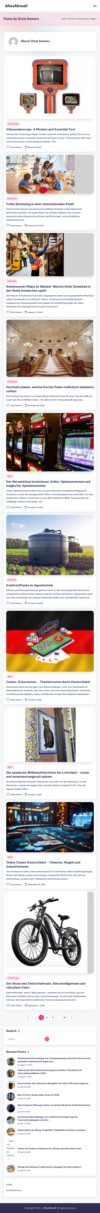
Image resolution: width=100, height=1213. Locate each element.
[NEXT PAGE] (71, 1017)
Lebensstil (12, 198)
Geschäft (12, 281)
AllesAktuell (16, 6)
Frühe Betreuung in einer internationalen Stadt (40, 204)
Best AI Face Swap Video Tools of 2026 (38, 1095)
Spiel (10, 476)
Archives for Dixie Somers (78, 19)
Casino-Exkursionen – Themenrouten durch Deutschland (48, 682)
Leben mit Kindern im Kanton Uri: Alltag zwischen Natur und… (50, 1148)
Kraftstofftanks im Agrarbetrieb (29, 585)
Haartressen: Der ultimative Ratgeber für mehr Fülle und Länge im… (54, 1083)
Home (64, 19)
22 (65, 1017)
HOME (9, 1184)
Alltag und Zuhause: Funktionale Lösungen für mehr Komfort (49, 1167)
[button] (28, 1017)
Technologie (13, 124)
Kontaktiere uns (14, 1190)
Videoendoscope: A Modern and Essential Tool (40, 129)
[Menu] (94, 6)
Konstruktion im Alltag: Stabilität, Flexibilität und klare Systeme (51, 1130)
